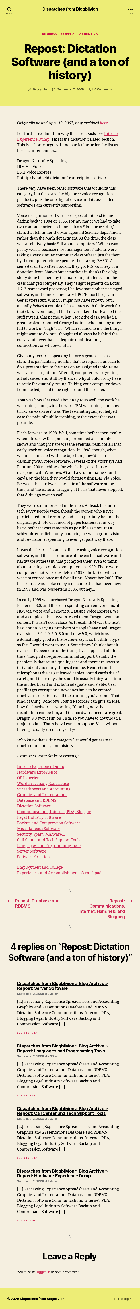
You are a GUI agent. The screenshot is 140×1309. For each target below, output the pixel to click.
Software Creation (33, 857)
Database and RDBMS (36, 800)
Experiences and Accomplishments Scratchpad (59, 873)
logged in (43, 1272)
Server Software (31, 851)
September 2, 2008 (70, 89)
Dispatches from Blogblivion (70, 9)
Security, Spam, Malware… (41, 834)
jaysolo (42, 89)
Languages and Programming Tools (49, 845)
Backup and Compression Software (48, 823)
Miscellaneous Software (38, 828)
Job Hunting (87, 34)
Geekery (67, 34)
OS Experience (30, 778)
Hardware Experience (37, 772)
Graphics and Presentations (42, 794)
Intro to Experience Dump (40, 766)
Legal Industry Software (39, 817)
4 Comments (103, 89)
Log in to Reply (27, 1032)
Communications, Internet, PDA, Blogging (54, 811)
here (104, 123)
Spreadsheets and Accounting (43, 789)
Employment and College (40, 867)
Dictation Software (34, 806)
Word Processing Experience (43, 783)
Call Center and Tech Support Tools (48, 840)
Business (49, 34)
